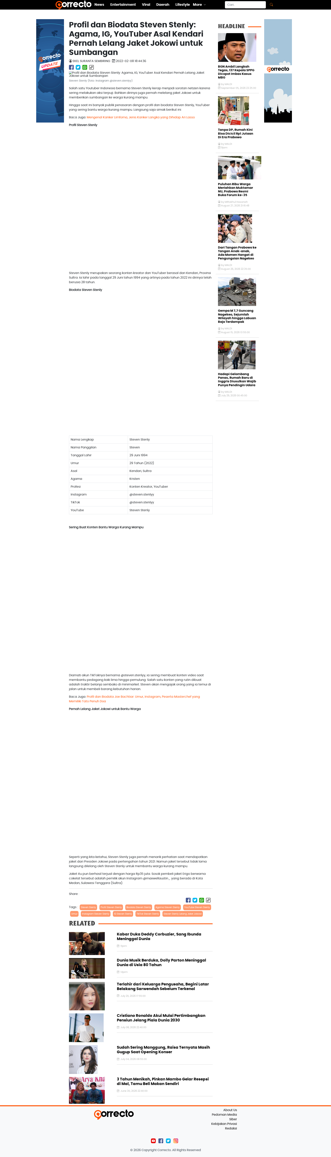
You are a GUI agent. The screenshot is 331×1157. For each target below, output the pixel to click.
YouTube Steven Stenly (197, 907)
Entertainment (123, 5)
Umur (74, 914)
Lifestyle (182, 5)
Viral (146, 5)
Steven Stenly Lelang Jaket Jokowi (183, 914)
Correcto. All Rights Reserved (179, 1150)
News (99, 5)
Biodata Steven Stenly (138, 907)
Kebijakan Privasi (224, 1123)
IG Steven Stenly (123, 914)
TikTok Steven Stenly (148, 914)
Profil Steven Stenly (111, 907)
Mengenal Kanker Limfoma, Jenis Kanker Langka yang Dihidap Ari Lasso (141, 117)
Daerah (162, 5)
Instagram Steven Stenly (95, 914)
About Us (230, 1110)
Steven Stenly (88, 907)
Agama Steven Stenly (168, 907)
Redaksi (231, 1128)
